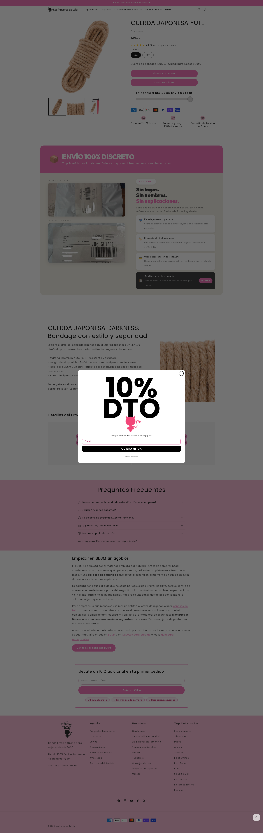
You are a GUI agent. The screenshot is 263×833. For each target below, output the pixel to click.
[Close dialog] (181, 373)
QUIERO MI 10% (131, 449)
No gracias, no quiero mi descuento (131, 456)
